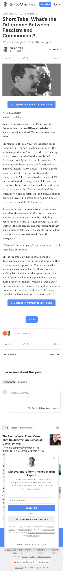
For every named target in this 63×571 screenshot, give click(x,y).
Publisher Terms (55, 551)
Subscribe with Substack (34, 519)
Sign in (56, 4)
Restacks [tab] (22, 382)
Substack (19, 567)
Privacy (25, 556)
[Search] (57, 428)
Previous (12, 354)
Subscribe (45, 4)
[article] (31, 447)
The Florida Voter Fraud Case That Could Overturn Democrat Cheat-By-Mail (22, 440)
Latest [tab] (14, 427)
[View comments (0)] (16, 58)
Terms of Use (48, 529)
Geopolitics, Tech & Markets (19, 13)
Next (52, 354)
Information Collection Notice (41, 532)
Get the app (43, 562)
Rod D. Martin (16, 48)
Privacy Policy (25, 529)
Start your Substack (25, 562)
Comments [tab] (9, 382)
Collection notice (44, 556)
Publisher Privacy (41, 551)
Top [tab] (6, 427)
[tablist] (15, 382)
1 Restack (25, 333)
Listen (56, 49)
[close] (54, 458)
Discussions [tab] (26, 427)
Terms (32, 556)
